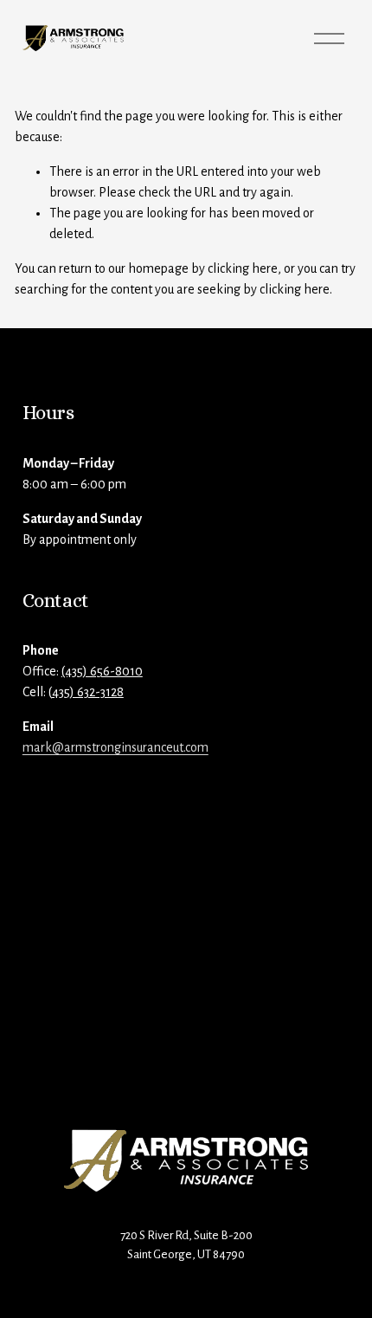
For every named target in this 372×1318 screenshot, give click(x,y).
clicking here (243, 268)
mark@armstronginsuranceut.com (115, 747)
